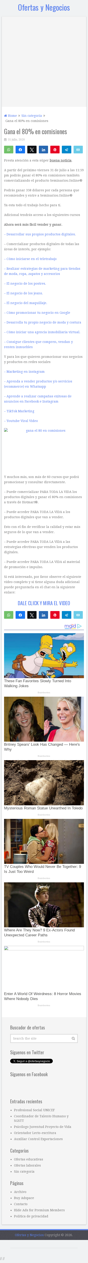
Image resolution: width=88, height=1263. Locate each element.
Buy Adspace (24, 1198)
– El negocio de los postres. (25, 283)
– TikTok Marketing (19, 411)
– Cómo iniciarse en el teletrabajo (30, 259)
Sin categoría (24, 1171)
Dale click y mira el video (44, 603)
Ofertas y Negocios (44, 7)
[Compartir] (20, 149)
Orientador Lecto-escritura (35, 1133)
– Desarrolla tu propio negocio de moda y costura (42, 322)
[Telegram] (66, 149)
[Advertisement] (44, 60)
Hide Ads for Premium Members (39, 1210)
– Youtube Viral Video (21, 421)
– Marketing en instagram (24, 371)
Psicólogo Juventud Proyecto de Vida (42, 1127)
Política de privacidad (31, 1216)
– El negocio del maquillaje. (25, 303)
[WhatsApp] (8, 149)
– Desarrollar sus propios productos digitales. (40, 234)
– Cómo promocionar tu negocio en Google (37, 312)
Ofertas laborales (27, 1165)
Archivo (20, 1192)
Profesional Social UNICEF (34, 1110)
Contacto (21, 1204)
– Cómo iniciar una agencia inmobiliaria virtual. (42, 332)
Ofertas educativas (28, 1159)
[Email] (78, 149)
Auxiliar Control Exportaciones (38, 1139)
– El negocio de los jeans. (23, 293)
